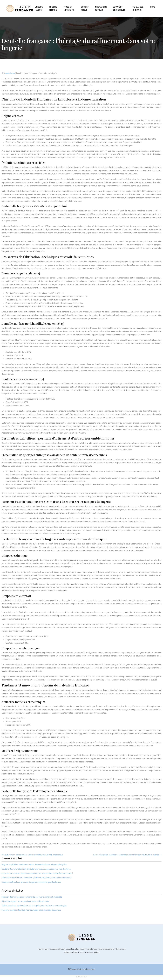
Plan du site (81, 976)
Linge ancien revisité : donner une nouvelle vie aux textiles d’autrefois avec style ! (37, 873)
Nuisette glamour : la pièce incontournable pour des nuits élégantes (31, 910)
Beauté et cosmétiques (119, 8)
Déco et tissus (85, 8)
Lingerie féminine (53, 8)
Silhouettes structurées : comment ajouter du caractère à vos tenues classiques (37, 877)
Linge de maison (39, 8)
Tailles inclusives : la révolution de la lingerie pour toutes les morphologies (34, 905)
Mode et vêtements (69, 8)
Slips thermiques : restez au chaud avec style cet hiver (25, 901)
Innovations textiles (101, 8)
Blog (152, 7)
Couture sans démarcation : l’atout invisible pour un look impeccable (33, 854)
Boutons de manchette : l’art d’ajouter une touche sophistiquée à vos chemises (36, 869)
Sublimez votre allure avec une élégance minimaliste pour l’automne (31, 882)
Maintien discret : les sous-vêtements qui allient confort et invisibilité (32, 897)
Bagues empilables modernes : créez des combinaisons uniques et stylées (34, 864)
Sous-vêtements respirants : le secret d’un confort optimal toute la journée (126, 854)
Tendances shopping (138, 8)
